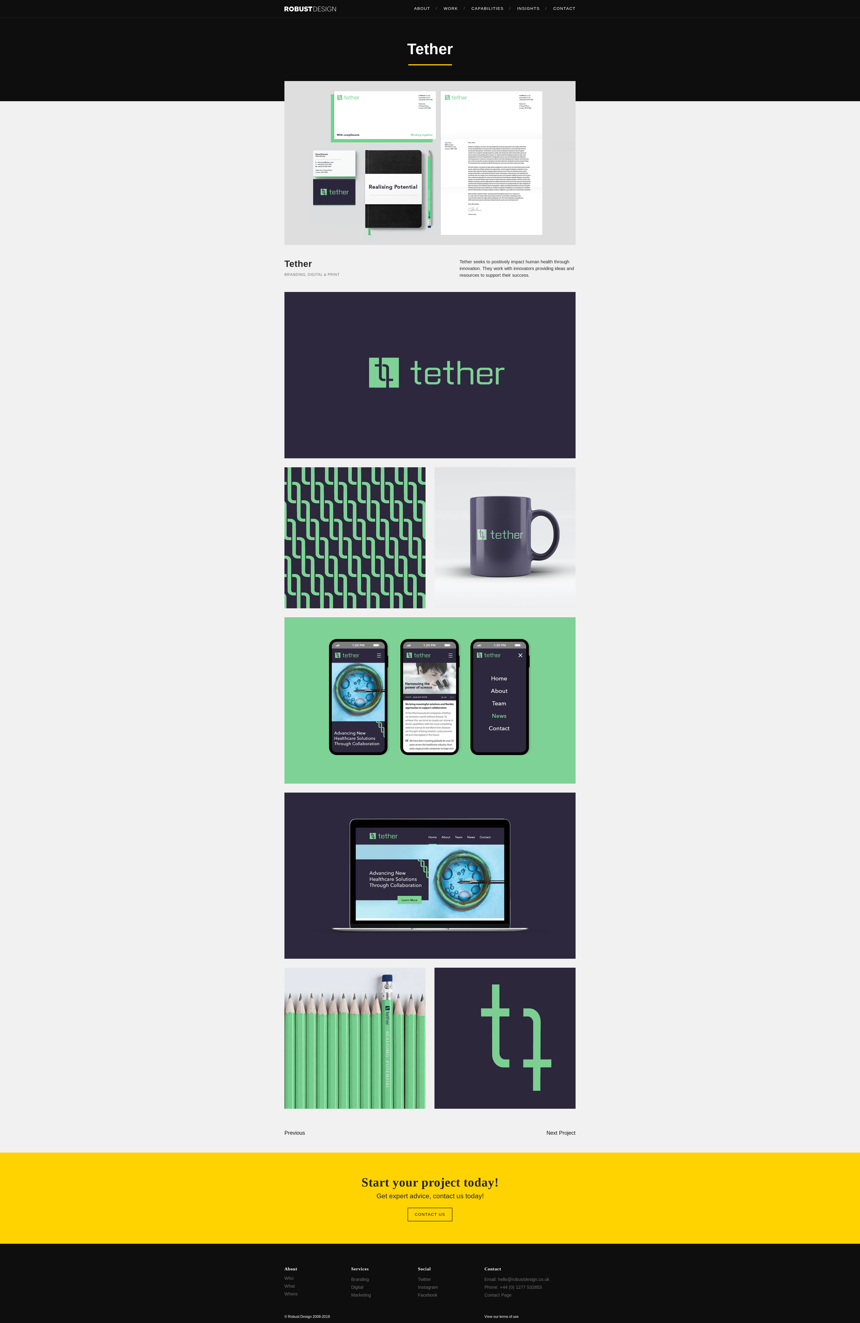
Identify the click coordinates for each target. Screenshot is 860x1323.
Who (289, 1278)
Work (451, 8)
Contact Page (498, 1295)
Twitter (424, 1279)
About (422, 8)
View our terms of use (501, 1317)
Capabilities (487, 8)
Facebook (427, 1295)
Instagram (428, 1287)
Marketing (361, 1295)
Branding (360, 1279)
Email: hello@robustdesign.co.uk (516, 1279)
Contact (564, 8)
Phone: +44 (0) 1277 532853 (513, 1287)
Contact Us (430, 1214)
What (289, 1286)
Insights (528, 8)
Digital (357, 1287)
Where (291, 1293)
